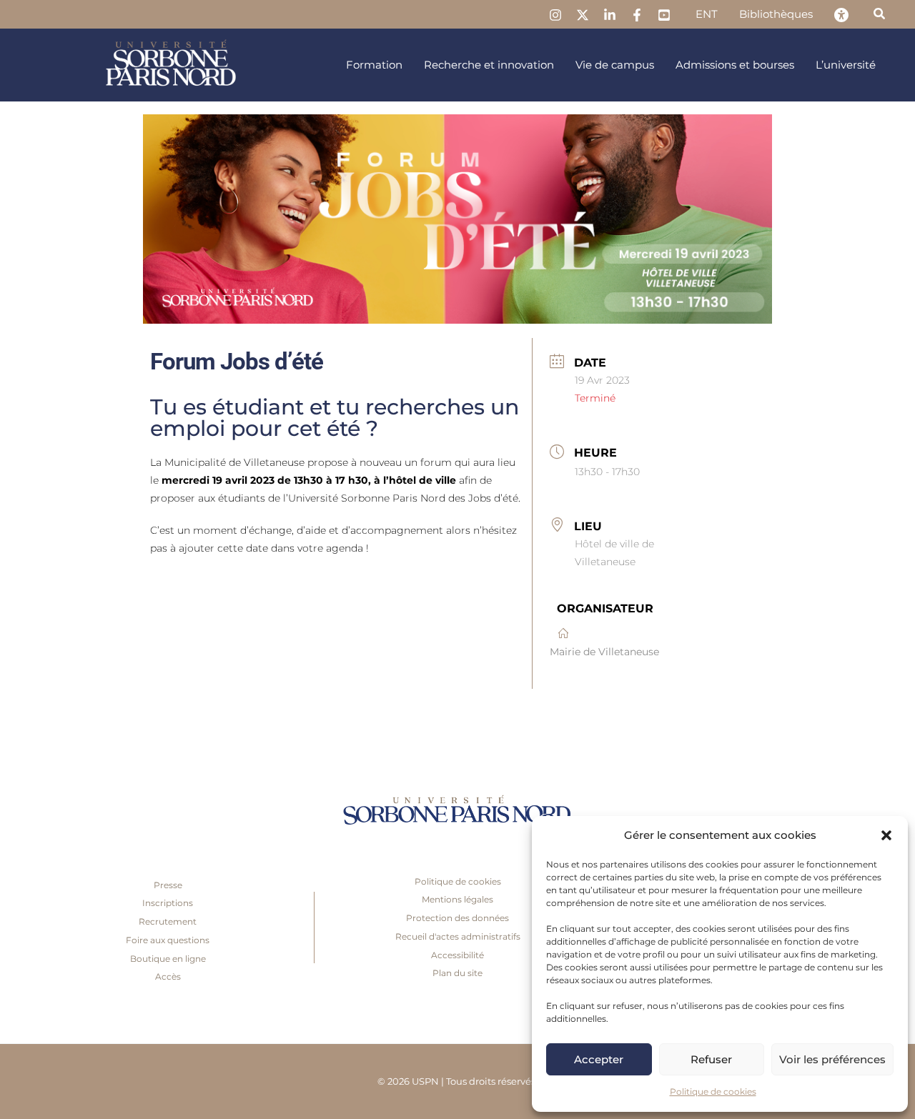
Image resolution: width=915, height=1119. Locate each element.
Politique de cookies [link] (713, 1091)
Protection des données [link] (457, 917)
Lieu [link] (588, 526)
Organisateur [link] (605, 608)
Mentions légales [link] (457, 899)
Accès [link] (168, 976)
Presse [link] (168, 885)
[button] (886, 835)
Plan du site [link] (457, 973)
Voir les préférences (832, 1059)
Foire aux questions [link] (167, 940)
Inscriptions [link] (167, 902)
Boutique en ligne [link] (168, 958)
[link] (555, 15)
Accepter (598, 1059)
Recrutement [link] (168, 921)
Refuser (711, 1059)
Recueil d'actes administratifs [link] (457, 936)
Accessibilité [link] (457, 955)
